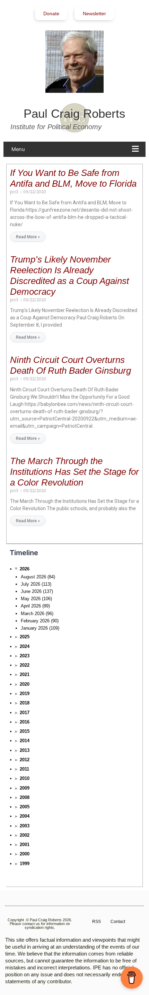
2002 (24, 835)
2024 (24, 646)
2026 (24, 568)
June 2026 (31, 591)
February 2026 (35, 620)
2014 (24, 740)
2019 (24, 693)
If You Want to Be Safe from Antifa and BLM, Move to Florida (73, 178)
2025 (24, 636)
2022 (24, 665)
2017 (24, 712)
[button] (76, 149)
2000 (24, 853)
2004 (24, 816)
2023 (24, 655)
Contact (118, 921)
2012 (24, 759)
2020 (24, 684)
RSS (96, 921)
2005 (24, 806)
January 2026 (34, 628)
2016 (24, 722)
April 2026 (31, 605)
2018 (24, 702)
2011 (24, 769)
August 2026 (33, 576)
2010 (24, 778)
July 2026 (30, 584)
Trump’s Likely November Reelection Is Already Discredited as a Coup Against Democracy (69, 275)
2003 (24, 825)
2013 (24, 750)
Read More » (28, 236)
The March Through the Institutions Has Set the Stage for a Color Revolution (74, 472)
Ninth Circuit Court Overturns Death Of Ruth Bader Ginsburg (70, 365)
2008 (24, 797)
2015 (24, 731)
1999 (24, 863)
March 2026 (32, 613)
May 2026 (31, 598)
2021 (24, 674)
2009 (24, 788)
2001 (24, 844)
